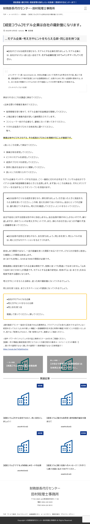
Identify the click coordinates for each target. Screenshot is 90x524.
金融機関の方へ (34, 514)
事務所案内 (56, 514)
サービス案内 (11, 514)
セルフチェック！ (22, 514)
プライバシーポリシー (68, 514)
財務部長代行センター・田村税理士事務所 (29, 8)
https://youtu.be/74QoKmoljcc (15, 349)
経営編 (30, 30)
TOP (4, 514)
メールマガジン (46, 514)
